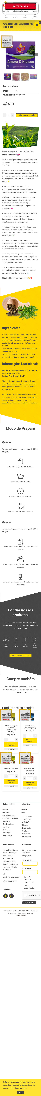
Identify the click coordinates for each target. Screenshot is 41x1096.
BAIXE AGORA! (20, 6)
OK (20, 1093)
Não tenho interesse (20, 11)
